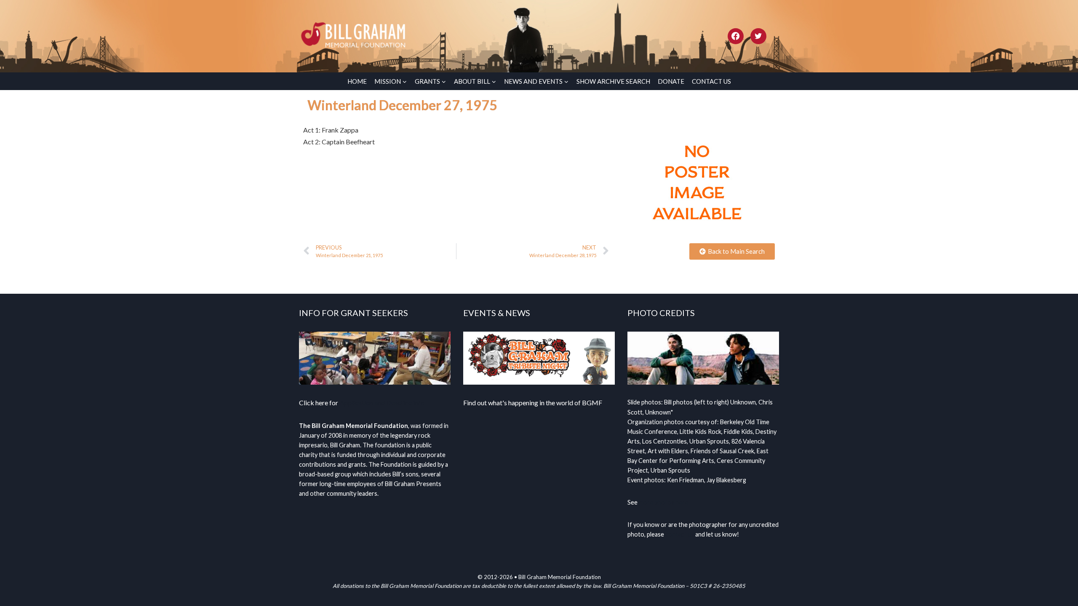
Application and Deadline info (381, 403)
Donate (671, 81)
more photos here (663, 502)
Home (357, 81)
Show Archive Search (613, 81)
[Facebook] (736, 36)
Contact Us (711, 81)
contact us (679, 534)
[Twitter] (758, 36)
